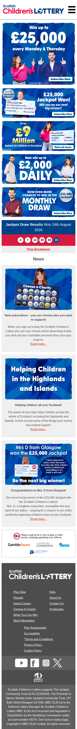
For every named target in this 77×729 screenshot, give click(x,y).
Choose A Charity (24, 609)
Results (18, 597)
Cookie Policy (33, 650)
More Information (24, 620)
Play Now (19, 592)
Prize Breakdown (38, 249)
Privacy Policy (33, 644)
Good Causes (22, 603)
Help (52, 592)
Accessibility (32, 633)
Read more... (38, 343)
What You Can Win (25, 614)
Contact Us (56, 603)
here (65, 719)
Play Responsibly (35, 627)
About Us (55, 597)
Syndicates (56, 609)
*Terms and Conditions (38, 639)
